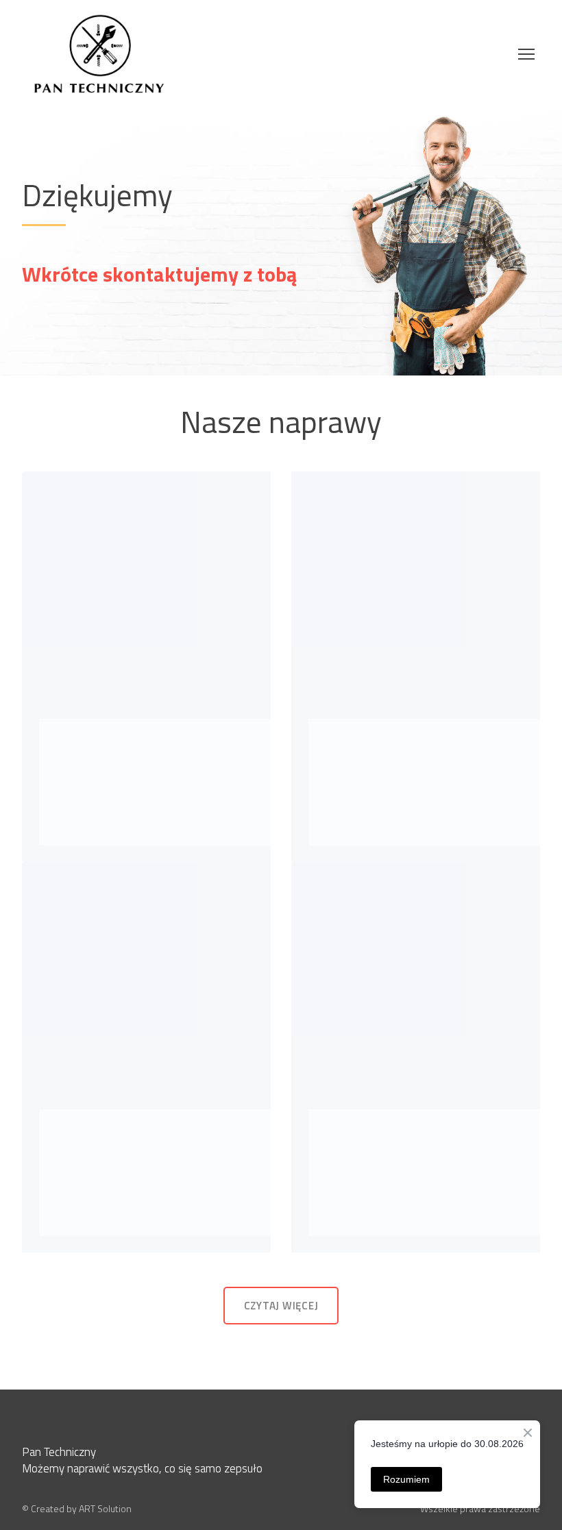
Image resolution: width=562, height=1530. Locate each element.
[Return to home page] (98, 54)
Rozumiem (406, 1479)
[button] (281, 1305)
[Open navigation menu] (526, 54)
